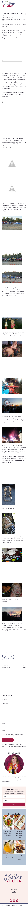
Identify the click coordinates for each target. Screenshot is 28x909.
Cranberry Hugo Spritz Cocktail (8, 857)
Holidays (14, 892)
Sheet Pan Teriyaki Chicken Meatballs (8, 833)
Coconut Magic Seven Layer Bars (19, 858)
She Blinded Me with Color (6, 667)
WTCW (24, 666)
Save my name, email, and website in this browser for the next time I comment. (13, 735)
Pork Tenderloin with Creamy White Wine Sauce (19, 834)
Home (3, 11)
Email (4, 730)
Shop (14, 894)
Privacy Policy (20, 907)
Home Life (7, 11)
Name (4, 723)
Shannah (5, 15)
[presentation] (8, 822)
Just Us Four (9, 652)
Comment (5, 703)
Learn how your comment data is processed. (14, 746)
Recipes (14, 889)
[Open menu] (25, 4)
